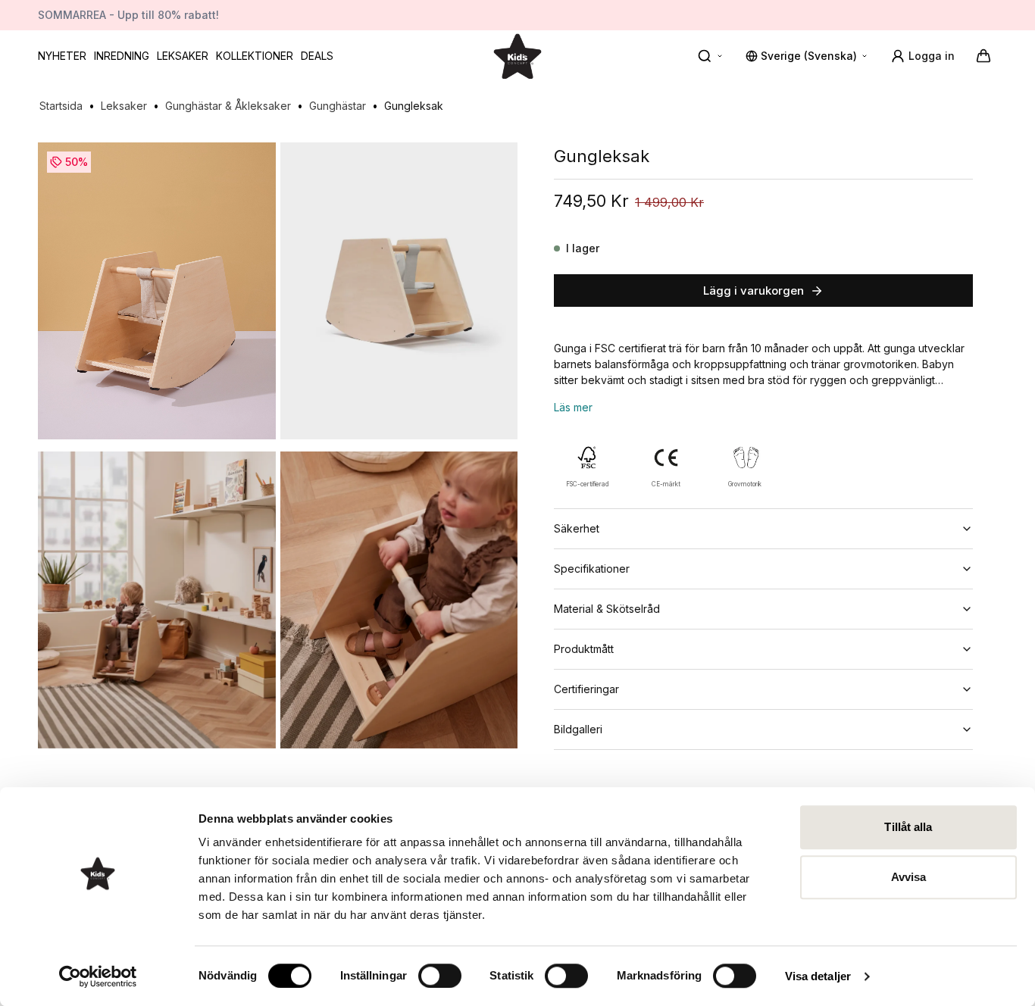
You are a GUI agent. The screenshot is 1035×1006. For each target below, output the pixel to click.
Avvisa (909, 876)
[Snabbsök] (710, 56)
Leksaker (182, 55)
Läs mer (573, 407)
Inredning (121, 55)
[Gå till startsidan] (517, 55)
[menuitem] (62, 56)
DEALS (317, 55)
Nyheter (62, 55)
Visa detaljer (818, 976)
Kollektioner (254, 55)
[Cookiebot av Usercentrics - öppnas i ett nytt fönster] (98, 976)
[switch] (439, 976)
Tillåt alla (908, 826)
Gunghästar (337, 105)
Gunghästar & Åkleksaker (228, 105)
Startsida (61, 105)
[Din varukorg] (983, 56)
